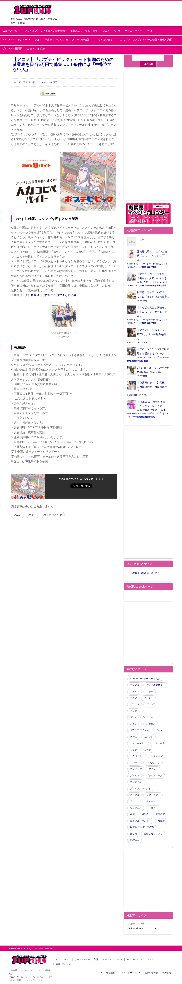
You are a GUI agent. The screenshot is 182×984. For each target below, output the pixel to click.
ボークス (134, 795)
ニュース (142, 239)
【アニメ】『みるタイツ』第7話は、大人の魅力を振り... (152, 334)
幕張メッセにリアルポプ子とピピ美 (53, 295)
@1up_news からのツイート (148, 572)
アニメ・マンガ (111, 30)
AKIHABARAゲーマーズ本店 (145, 678)
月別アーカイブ (136, 924)
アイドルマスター (155, 685)
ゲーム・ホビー (133, 30)
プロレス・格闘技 (12, 48)
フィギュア (135, 769)
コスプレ (148, 737)
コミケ (133, 749)
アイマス (134, 691)
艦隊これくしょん (153, 833)
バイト (32, 514)
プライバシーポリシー (130, 973)
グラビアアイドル (139, 730)
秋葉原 (161, 821)
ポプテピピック (52, 514)
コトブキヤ (159, 743)
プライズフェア (154, 775)
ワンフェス (135, 808)
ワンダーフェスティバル (142, 801)
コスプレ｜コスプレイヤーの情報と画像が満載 (146, 39)
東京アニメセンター (140, 821)
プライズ (134, 775)
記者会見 (134, 840)
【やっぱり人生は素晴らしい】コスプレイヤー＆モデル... (152, 311)
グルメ (158, 730)
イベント (148, 698)
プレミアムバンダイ (140, 788)
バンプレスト (153, 762)
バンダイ (134, 762)
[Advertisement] (148, 137)
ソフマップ (156, 756)
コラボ (147, 749)
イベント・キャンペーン (16, 39)
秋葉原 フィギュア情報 (142, 827)
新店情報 (160, 814)
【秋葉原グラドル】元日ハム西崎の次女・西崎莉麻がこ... (152, 387)
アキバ (149, 691)
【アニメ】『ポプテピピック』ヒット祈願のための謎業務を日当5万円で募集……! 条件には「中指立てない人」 (63, 64)
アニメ (18, 514)
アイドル (134, 685)
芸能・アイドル (36, 48)
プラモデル (135, 782)
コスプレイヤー (138, 743)
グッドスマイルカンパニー (144, 717)
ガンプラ (150, 704)
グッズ (133, 711)
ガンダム (134, 704)
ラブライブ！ (153, 795)
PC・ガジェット (106, 39)
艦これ (133, 833)
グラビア (150, 724)
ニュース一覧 (9, 30)
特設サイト (32, 461)
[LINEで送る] (48, 93)
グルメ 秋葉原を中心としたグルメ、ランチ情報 (63, 39)
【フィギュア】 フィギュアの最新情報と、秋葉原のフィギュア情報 (60, 30)
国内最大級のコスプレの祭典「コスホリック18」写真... (152, 255)
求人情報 (166, 973)
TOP (100, 973)
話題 (149, 30)
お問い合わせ (151, 973)
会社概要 (110, 973)
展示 (132, 814)
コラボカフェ (137, 756)
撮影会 (144, 814)
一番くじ (153, 808)
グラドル (134, 724)
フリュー (153, 769)
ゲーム (133, 737)
